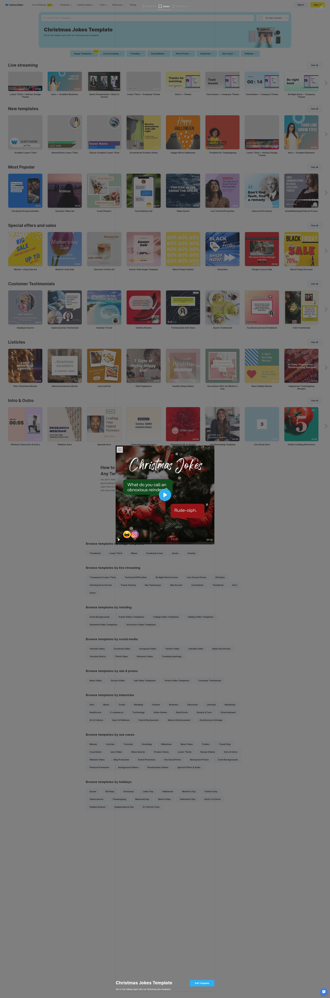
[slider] (165, 543)
